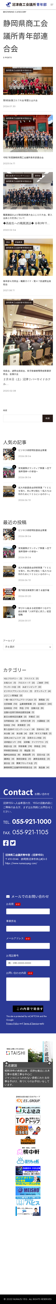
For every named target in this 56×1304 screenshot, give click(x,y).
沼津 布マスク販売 (38, 733)
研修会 (37, 746)
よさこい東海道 (11, 695)
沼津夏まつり (10, 742)
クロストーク (24, 682)
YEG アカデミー (11, 678)
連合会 (7, 763)
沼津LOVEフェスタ (12, 737)
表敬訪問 (27, 754)
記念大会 (41, 754)
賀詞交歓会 (21, 758)
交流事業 (8, 703)
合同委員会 (9, 720)
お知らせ (8, 682)
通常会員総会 (39, 758)
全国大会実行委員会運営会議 (17, 712)
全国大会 (35, 708)
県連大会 (8, 746)
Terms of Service (31, 1023)
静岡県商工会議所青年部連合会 (19, 70)
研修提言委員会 (11, 750)
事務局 (42, 699)
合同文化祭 (26, 720)
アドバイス (29, 678)
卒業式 (32, 716)
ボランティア (40, 691)
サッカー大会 (10, 686)
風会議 (42, 767)
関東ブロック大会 (24, 763)
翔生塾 (27, 750)
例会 (8, 242)
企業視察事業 (26, 703)
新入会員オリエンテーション (18, 175)
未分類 (7, 733)
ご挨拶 (40, 682)
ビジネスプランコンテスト (16, 691)
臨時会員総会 (10, 754)
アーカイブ (9, 640)
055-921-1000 (31, 821)
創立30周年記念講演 (13, 716)
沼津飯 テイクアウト (34, 742)
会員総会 (8, 708)
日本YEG (40, 729)
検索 (5, 410)
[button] (52, 5)
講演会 (37, 175)
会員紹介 (42, 703)
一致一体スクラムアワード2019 (18, 699)
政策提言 (22, 725)
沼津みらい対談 (34, 737)
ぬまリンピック (30, 686)
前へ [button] (7, 1063)
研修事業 (18, 242)
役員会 (7, 725)
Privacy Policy (12, 1023)
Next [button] (49, 1063)
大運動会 (41, 720)
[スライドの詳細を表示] (28, 1051)
